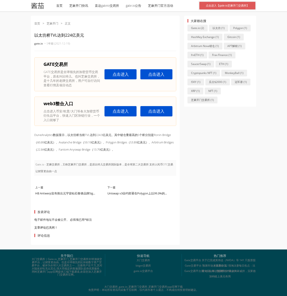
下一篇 (111, 187)
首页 (59, 5)
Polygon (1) (240, 28)
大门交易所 (143, 260)
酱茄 (37, 6)
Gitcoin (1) (233, 37)
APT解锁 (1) (234, 46)
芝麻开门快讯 (78, 5)
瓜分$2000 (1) (217, 82)
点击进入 (121, 74)
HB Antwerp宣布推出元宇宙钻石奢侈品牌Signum (67, 193)
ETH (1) (223, 64)
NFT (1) (212, 91)
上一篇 (39, 187)
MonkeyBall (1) (234, 73)
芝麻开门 (52, 23)
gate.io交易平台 (143, 271)
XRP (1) (195, 91)
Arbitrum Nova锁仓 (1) (205, 46)
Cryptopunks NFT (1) (203, 73)
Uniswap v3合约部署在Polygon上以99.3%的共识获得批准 (144, 193)
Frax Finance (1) (222, 55)
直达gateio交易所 (107, 5)
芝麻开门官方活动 (160, 5)
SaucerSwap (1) (201, 64)
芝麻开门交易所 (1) (202, 100)
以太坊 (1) (219, 28)
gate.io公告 (133, 5)
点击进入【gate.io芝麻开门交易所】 (227, 5)
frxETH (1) (197, 55)
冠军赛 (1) (241, 82)
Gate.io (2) (197, 28)
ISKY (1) (195, 82)
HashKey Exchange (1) (205, 37)
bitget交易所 (143, 265)
